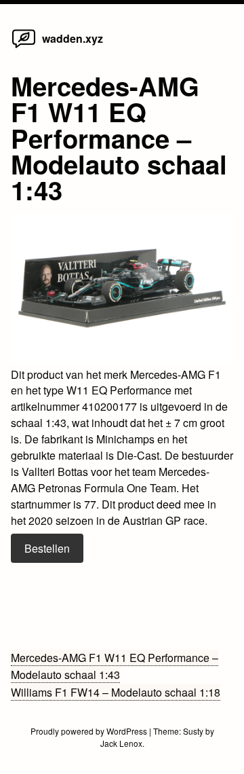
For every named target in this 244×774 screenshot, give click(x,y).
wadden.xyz (72, 38)
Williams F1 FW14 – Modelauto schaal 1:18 (115, 692)
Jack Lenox (121, 743)
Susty (193, 731)
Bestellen (47, 548)
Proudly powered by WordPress (89, 731)
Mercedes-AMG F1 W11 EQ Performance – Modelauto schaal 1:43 (114, 666)
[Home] (24, 47)
